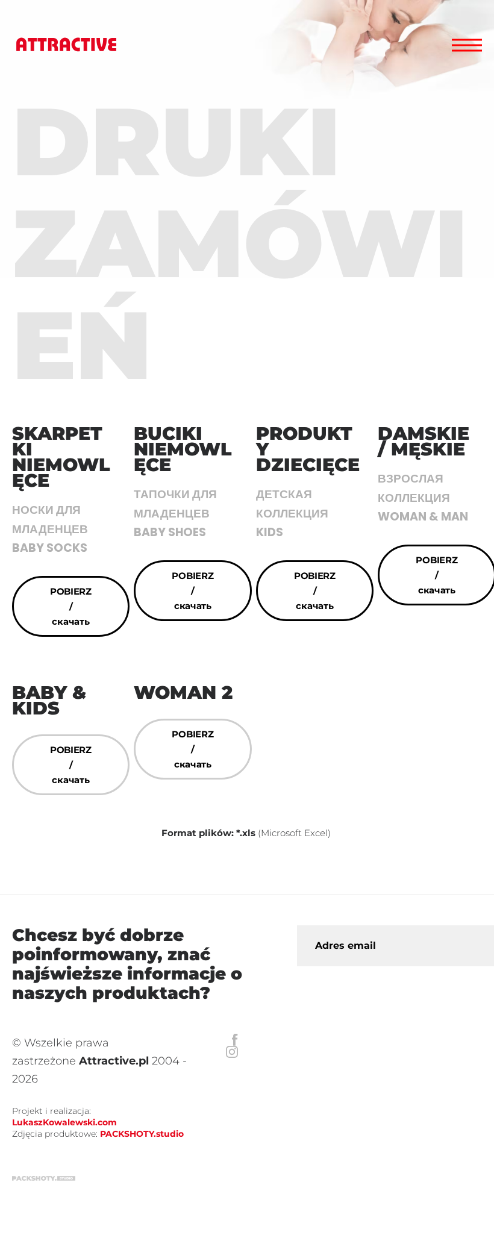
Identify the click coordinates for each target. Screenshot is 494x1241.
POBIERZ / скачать (71, 606)
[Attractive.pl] (66, 45)
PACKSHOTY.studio (142, 1133)
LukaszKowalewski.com (64, 1122)
